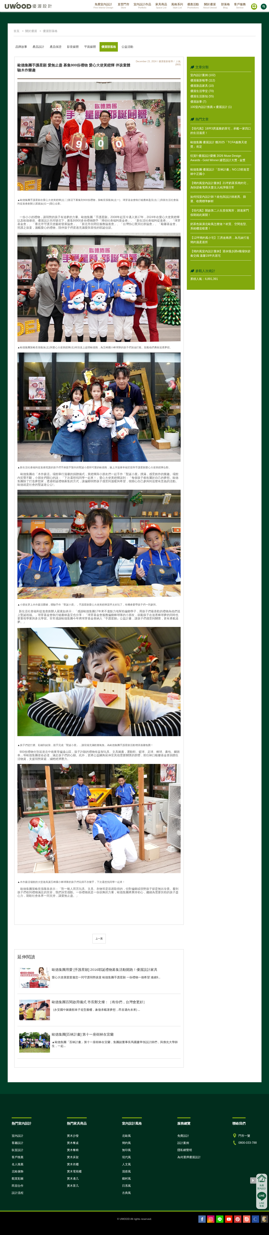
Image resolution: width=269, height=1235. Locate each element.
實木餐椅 (73, 1150)
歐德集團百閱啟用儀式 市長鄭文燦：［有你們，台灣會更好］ (99, 1002)
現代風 (126, 1157)
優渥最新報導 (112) (202, 80)
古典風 (126, 1192)
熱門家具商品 (77, 1123)
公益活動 (127, 46)
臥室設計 (17, 1150)
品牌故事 (21, 46)
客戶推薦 (17, 1157)
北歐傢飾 (17, 1171)
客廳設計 (17, 1142)
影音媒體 (73, 46)
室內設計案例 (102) (202, 75)
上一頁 (99, 938)
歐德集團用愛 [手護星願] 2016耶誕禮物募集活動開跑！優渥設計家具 (104, 970)
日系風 (126, 1185)
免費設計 (183, 1135)
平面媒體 (90, 46)
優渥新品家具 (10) (202, 85)
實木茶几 (73, 1185)
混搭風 (126, 1171)
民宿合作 (17, 1185)
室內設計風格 (132, 1123)
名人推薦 (17, 1164)
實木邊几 (73, 1178)
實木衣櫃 (73, 1164)
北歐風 (126, 1135)
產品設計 (38, 46)
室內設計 (17, 1135)
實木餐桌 (73, 1142)
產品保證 (55, 46)
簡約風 (126, 1142)
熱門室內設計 (21, 1123)
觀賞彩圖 (17, 1178)
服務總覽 (183, 1123)
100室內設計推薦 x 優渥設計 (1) (211, 106)
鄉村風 (126, 1178)
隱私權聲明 (184, 1150)
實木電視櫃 (74, 1171)
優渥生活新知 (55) (202, 96)
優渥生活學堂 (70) (202, 91)
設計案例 (183, 1142)
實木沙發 (73, 1135)
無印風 (126, 1150)
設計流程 (17, 1192)
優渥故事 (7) (198, 101)
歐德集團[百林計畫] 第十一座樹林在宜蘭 (83, 1034)
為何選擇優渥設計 (189, 1157)
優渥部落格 (108, 46)
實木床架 (73, 1157)
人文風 (126, 1164)
